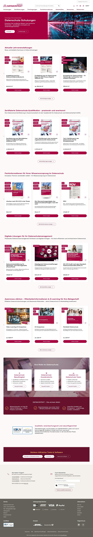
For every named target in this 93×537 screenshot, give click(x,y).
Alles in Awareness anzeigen (46, 350)
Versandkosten (63, 535)
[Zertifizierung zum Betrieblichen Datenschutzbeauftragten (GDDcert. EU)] (18, 127)
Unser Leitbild (80, 506)
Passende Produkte (18, 386)
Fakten (4, 517)
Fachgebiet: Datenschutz (83, 1)
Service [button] (5, 502)
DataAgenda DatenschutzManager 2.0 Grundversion (46, 265)
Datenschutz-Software (62, 456)
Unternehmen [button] (81, 502)
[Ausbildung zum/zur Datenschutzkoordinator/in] (18, 64)
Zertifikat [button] (6, 521)
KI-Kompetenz (39, 327)
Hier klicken (66, 485)
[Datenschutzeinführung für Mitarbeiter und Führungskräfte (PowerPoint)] (18, 253)
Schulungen (8, 31)
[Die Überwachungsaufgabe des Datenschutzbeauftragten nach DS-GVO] (46, 190)
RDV (64, 201)
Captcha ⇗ (71, 487)
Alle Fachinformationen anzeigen (46, 224)
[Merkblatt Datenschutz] (75, 316)
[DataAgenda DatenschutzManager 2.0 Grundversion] (46, 253)
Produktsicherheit (7, 515)
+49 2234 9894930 (15, 481)
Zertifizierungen (21, 31)
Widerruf (5, 513)
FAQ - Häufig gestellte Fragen (9, 508)
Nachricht (26, 483)
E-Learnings (48, 456)
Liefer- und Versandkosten (9, 506)
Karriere (79, 508)
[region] (46, 74)
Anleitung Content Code (8, 504)
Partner (78, 515)
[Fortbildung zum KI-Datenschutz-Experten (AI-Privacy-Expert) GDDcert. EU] (46, 64)
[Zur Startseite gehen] (12, 6)
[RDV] (75, 190)
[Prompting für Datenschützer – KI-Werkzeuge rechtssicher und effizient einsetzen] (75, 64)
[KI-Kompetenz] (46, 316)
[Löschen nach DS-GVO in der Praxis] (18, 190)
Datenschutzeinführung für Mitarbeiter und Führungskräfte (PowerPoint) (16, 266)
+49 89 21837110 (15, 479)
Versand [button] (35, 521)
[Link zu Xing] (83, 524)
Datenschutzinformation (63, 531)
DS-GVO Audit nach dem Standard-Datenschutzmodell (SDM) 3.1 (74, 265)
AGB (32, 531)
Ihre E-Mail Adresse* (59, 478)
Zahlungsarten (6, 511)
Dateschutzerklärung (51, 531)
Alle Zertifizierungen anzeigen (45, 161)
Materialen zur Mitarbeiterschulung (31, 456)
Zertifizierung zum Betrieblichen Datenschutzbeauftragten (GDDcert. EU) (16, 140)
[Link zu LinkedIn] (78, 524)
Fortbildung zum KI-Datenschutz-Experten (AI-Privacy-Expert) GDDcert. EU (46, 77)
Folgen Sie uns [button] (81, 521)
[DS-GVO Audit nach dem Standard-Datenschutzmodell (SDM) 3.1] (75, 253)
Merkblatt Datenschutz (70, 327)
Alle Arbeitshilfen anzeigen (45, 287)
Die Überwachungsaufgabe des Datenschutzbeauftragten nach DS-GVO (46, 203)
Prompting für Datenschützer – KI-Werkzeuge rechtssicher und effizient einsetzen (74, 77)
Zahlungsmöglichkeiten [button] (39, 502)
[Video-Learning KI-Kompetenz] (18, 316)
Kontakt (79, 511)
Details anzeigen (18, 90)
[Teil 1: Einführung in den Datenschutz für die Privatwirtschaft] (75, 127)
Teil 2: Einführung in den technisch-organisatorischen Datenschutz (46, 139)
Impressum (27, 531)
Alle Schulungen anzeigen (45, 98)
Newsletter (79, 513)
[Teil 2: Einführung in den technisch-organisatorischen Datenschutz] (46, 127)
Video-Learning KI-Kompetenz (16, 327)
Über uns (79, 504)
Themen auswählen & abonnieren (63, 490)
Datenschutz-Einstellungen (40, 531)
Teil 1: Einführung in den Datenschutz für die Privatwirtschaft (71, 140)
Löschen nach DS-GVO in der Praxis (18, 201)
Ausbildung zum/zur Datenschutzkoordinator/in (15, 76)
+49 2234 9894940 (15, 477)
